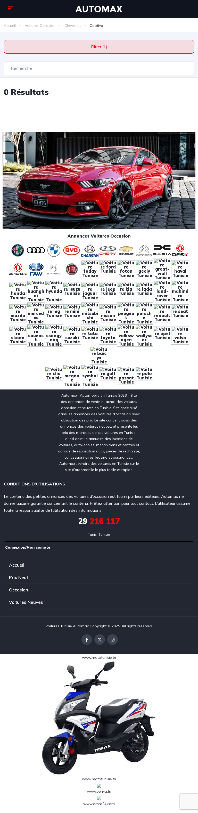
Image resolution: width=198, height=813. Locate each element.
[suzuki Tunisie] (72, 335)
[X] (99, 639)
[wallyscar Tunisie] (144, 335)
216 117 (99, 521)
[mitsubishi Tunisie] (90, 312)
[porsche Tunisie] (144, 312)
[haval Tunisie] (180, 268)
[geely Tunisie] (144, 268)
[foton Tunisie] (126, 268)
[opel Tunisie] (162, 335)
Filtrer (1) (99, 46)
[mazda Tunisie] (18, 312)
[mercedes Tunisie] (36, 312)
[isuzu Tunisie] (72, 291)
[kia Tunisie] (126, 291)
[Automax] (99, 9)
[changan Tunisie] (90, 249)
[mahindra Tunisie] (180, 291)
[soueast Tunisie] (36, 335)
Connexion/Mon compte (27, 547)
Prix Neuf (18, 577)
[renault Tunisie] (162, 312)
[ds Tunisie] (54, 268)
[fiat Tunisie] (72, 268)
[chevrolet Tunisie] (126, 249)
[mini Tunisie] (72, 312)
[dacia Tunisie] (162, 249)
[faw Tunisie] (36, 268)
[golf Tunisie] (108, 375)
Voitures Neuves (26, 602)
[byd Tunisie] (72, 249)
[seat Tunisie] (180, 312)
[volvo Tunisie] (180, 335)
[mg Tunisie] (54, 312)
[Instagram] (112, 639)
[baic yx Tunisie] (99, 355)
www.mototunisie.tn (99, 657)
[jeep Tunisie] (108, 291)
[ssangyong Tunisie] (54, 335)
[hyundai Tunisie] (54, 291)
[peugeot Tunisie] (126, 312)
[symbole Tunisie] (90, 375)
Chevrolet (72, 25)
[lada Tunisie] (144, 291)
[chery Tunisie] (108, 249)
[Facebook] (86, 639)
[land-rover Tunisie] (162, 291)
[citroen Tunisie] (144, 249)
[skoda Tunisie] (18, 335)
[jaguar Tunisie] (90, 291)
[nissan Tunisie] (108, 312)
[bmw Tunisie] (54, 249)
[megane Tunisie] (72, 375)
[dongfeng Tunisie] (18, 268)
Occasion (18, 589)
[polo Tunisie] (144, 375)
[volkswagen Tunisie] (126, 335)
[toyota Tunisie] (108, 335)
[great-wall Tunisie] (162, 268)
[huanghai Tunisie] (36, 291)
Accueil (10, 25)
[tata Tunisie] (90, 335)
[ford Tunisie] (108, 268)
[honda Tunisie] (18, 291)
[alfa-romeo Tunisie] (18, 249)
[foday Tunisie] (90, 268)
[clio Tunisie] (54, 375)
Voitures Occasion (40, 25)
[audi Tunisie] (36, 249)
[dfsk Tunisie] (180, 249)
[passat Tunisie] (126, 375)
